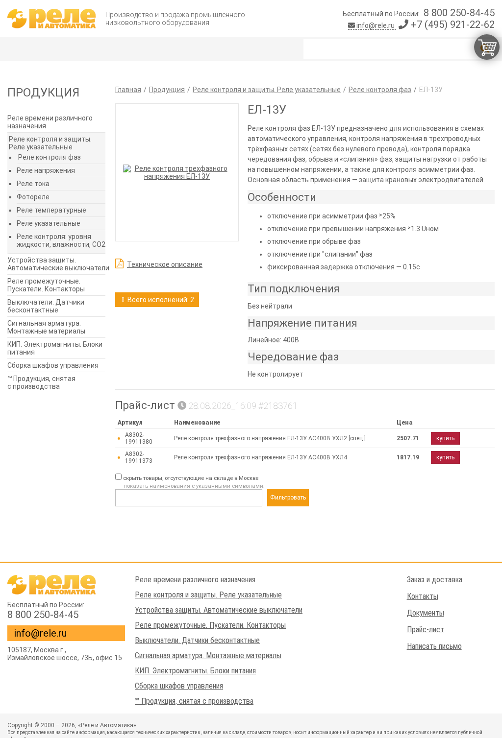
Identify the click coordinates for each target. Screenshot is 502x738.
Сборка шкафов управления (53, 365)
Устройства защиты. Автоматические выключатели (58, 264)
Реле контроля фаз (49, 157)
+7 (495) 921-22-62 (451, 24)
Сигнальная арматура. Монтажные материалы (46, 327)
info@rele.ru (375, 25)
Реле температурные (51, 210)
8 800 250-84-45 (459, 13)
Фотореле (33, 197)
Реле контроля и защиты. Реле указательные (50, 143)
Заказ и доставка (434, 579)
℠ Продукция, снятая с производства (41, 382)
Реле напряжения (46, 170)
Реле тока (33, 184)
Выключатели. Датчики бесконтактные (45, 306)
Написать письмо (434, 646)
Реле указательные (48, 223)
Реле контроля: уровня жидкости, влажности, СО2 (61, 240)
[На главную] (51, 18)
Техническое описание (164, 264)
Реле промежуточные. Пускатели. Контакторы (46, 285)
